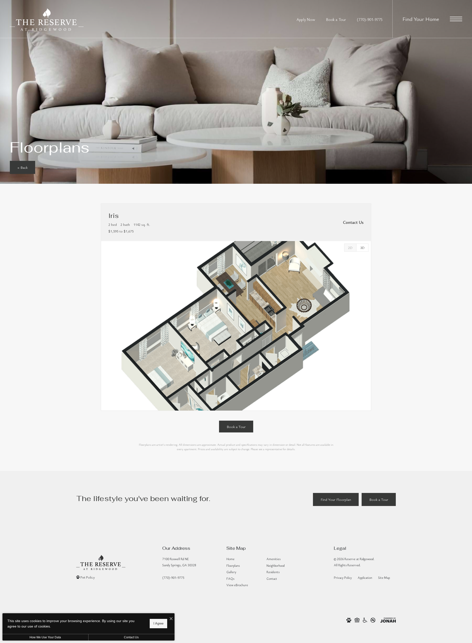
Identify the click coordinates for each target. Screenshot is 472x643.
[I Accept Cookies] (171, 618)
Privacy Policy (343, 577)
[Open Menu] (456, 19)
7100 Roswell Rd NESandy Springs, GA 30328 (179, 562)
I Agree (158, 623)
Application (365, 577)
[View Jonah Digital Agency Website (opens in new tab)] (388, 619)
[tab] (350, 248)
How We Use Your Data (45, 637)
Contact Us (131, 637)
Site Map (384, 577)
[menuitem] (242, 559)
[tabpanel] (236, 326)
